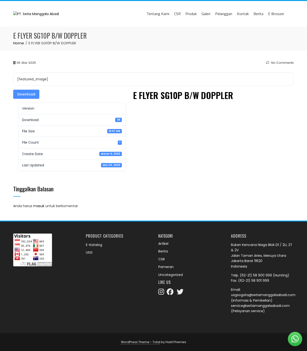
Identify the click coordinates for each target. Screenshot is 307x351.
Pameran (166, 266)
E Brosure (276, 14)
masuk (38, 206)
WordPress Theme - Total (140, 342)
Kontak (243, 14)
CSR (177, 14)
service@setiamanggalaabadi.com (260, 305)
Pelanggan (223, 14)
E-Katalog (94, 244)
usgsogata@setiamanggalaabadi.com (263, 294)
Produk (191, 14)
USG (89, 252)
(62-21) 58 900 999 (256, 275)
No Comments (282, 63)
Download (26, 94)
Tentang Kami (158, 14)
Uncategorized (170, 274)
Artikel (163, 243)
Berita (258, 14)
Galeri (205, 14)
